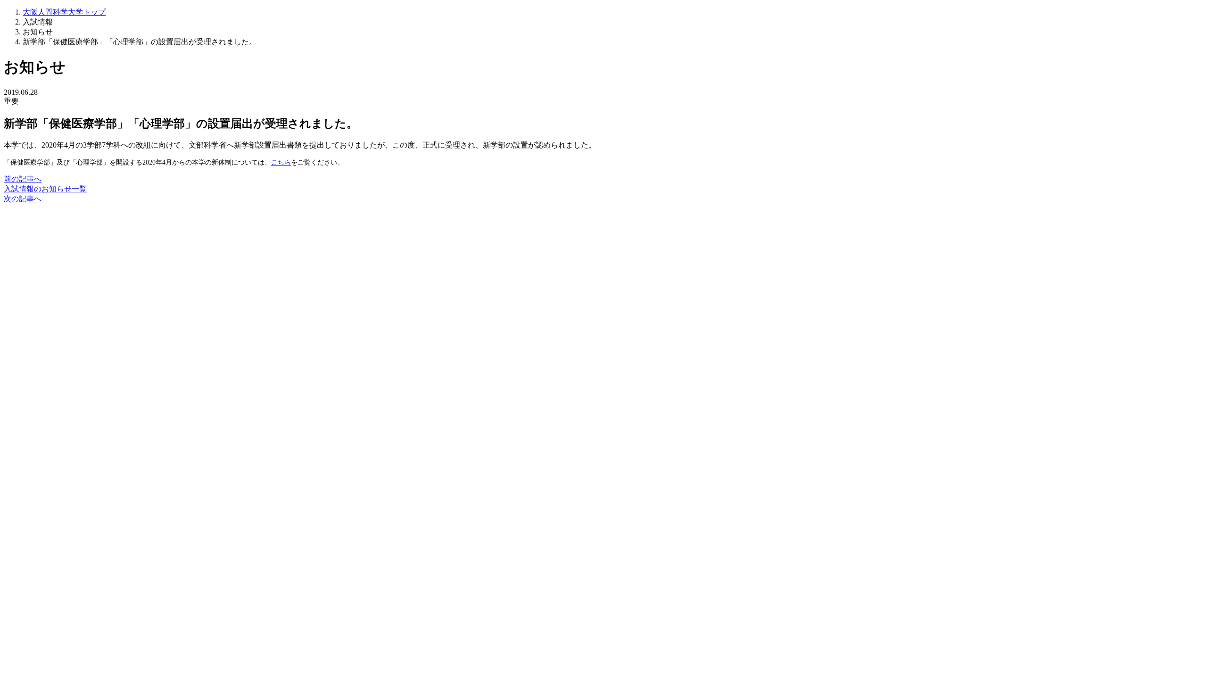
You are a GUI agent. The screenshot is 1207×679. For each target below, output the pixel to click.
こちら (281, 162)
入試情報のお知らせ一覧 (45, 189)
